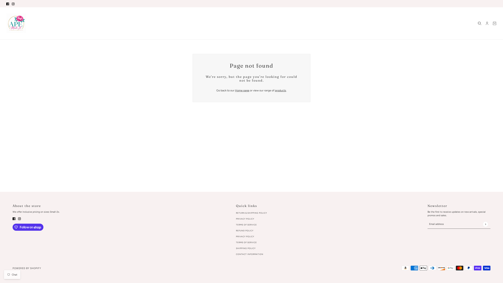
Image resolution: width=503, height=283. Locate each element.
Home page (242, 90)
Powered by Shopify (27, 268)
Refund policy (244, 230)
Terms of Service (246, 224)
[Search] (479, 23)
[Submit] (485, 224)
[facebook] (8, 3)
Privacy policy (245, 236)
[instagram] (13, 3)
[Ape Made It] (16, 23)
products (280, 90)
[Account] (487, 23)
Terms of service (246, 242)
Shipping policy (246, 248)
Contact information (249, 254)
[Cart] (494, 23)
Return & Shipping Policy (251, 213)
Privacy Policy (245, 219)
